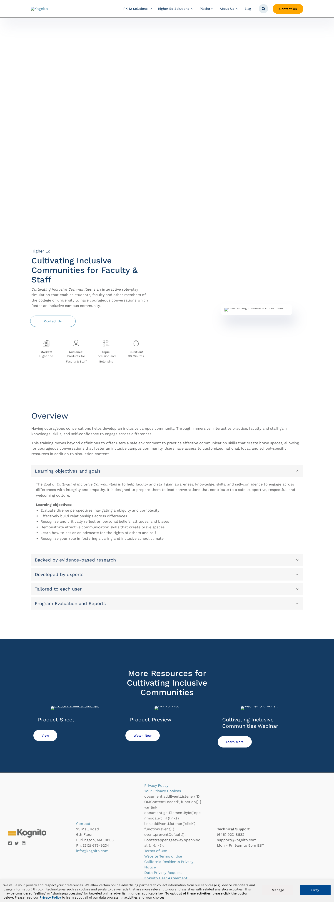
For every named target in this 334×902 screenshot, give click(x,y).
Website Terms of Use (163, 856)
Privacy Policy (50, 897)
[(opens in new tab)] (75, 708)
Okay (315, 890)
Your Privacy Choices (162, 791)
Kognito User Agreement (165, 878)
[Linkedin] (24, 843)
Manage (278, 890)
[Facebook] (10, 843)
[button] (149, 8)
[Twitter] (17, 843)
